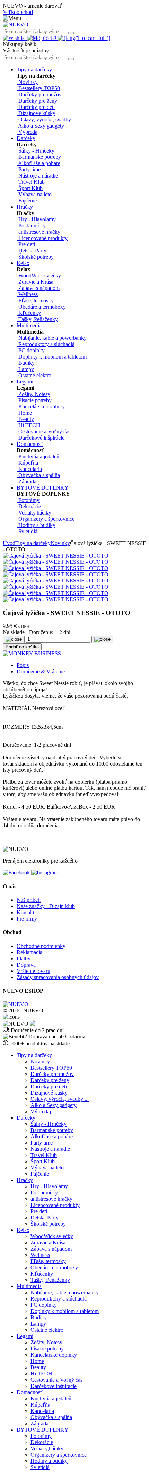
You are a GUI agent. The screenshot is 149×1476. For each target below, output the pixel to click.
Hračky (25, 207)
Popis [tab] (23, 665)
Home (37, 1361)
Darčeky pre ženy (49, 1080)
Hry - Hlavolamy (49, 1186)
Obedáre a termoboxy (54, 1267)
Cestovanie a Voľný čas (56, 1380)
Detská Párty (44, 1217)
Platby (23, 958)
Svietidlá (40, 1467)
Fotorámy (41, 1436)
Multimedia (29, 325)
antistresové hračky (51, 1199)
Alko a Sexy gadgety (53, 1105)
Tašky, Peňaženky (50, 1280)
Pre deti (38, 1211)
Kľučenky (41, 1274)
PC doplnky (43, 1305)
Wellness (40, 1255)
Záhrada (39, 1423)
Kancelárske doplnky (53, 1355)
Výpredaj (40, 1111)
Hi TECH (41, 1373)
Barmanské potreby (51, 1130)
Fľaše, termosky (48, 1261)
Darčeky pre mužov (52, 1074)
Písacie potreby (47, 1349)
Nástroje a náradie (50, 1149)
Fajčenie (39, 1174)
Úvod (9, 543)
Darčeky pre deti (48, 1086)
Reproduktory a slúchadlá (58, 1299)
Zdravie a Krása (47, 1242)
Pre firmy (27, 919)
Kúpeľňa (40, 1405)
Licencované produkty (55, 1205)
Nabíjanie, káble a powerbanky (64, 1292)
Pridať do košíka (22, 646)
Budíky (38, 1317)
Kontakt (25, 912)
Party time (41, 1143)
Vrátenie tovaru (33, 971)
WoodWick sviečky (51, 1236)
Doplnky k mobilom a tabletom (64, 1311)
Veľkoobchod (18, 12)
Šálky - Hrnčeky (48, 1124)
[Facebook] (17, 872)
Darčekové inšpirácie (53, 1386)
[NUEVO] (15, 24)
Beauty (38, 1367)
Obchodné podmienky (41, 946)
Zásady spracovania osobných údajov (58, 977)
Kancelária (42, 1411)
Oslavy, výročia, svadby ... (59, 1099)
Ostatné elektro (46, 1330)
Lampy (38, 1324)
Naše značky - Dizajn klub (46, 906)
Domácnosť (30, 444)
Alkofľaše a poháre (51, 1136)
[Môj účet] (40, 38)
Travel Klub (43, 1155)
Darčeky (26, 138)
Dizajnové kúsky (49, 1093)
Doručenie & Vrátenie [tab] (41, 671)
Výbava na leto (47, 1168)
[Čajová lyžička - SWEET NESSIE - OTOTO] (55, 556)
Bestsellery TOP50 (51, 1068)
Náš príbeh (29, 900)
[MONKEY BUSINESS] (32, 653)
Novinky (60, 543)
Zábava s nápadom (51, 1249)
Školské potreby (48, 1224)
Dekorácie (41, 1442)
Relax (23, 263)
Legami (25, 382)
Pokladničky (44, 1193)
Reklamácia (29, 952)
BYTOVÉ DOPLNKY (43, 488)
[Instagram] (44, 872)
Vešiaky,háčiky (46, 1448)
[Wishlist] (15, 38)
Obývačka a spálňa (51, 1417)
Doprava (26, 965)
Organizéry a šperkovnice (58, 1455)
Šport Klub (42, 1161)
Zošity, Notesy (46, 1342)
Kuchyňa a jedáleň (50, 1398)
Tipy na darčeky (34, 69)
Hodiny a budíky (49, 1461)
